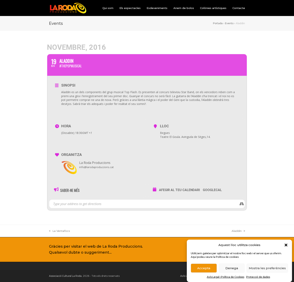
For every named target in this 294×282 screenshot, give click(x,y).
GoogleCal (212, 190)
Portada (218, 23)
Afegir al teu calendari (179, 190)
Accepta (203, 268)
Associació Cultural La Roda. (65, 275)
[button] (286, 245)
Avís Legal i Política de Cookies (225, 276)
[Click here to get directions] (242, 204)
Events (229, 23)
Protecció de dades (258, 276)
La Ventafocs (61, 230)
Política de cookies (227, 256)
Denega (231, 268)
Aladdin (237, 230)
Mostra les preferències (267, 268)
